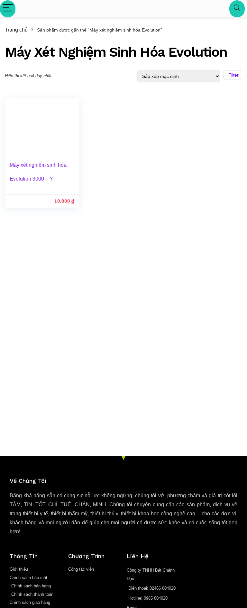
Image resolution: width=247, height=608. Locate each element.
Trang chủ (16, 30)
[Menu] (7, 8)
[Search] (237, 8)
